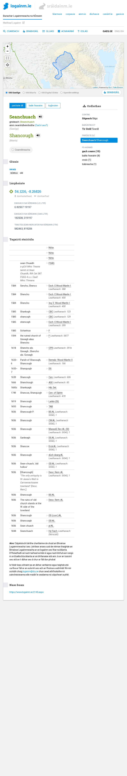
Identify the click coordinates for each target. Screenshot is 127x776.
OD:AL (52, 463)
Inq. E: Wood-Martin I (59, 303)
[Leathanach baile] (17, 7)
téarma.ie (57, 14)
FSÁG (51, 263)
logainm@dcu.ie (30, 571)
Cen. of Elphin (56, 392)
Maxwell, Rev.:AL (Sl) (59, 429)
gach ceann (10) (91, 151)
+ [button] (8, 46)
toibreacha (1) (89, 164)
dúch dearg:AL (56, 455)
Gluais (50, 31)
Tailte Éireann (118, 87)
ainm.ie (82, 14)
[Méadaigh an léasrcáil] (7, 58)
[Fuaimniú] (40, 116)
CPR (51, 348)
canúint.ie (107, 14)
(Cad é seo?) (41, 125)
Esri (110, 87)
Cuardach (12, 31)
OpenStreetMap (71, 92)
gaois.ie (120, 14)
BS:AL (52, 411)
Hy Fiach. (53, 531)
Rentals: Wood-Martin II (60, 360)
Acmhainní (67, 31)
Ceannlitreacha (22, 149)
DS (50, 368)
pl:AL (51, 525)
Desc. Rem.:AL (56, 472)
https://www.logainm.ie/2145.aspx (26, 592)
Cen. (51, 377)
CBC (51, 311)
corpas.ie (70, 14)
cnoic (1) (86, 159)
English (119, 31)
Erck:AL (52, 446)
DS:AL (52, 437)
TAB (51, 406)
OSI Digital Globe (49, 92)
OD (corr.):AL (55, 515)
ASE (51, 382)
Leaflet (95, 87)
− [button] (8, 51)
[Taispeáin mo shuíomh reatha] (7, 64)
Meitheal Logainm (12, 22)
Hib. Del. (53, 387)
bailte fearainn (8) (91, 155)
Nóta (51, 247)
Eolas (84, 31)
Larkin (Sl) (54, 401)
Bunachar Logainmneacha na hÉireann (22, 16)
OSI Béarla (31, 92)
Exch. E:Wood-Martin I (60, 285)
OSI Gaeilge (14, 92)
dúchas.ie (94, 14)
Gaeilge (108, 31)
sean (12, 169)
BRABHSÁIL (113, 92)
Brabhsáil (32, 31)
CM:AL (52, 420)
